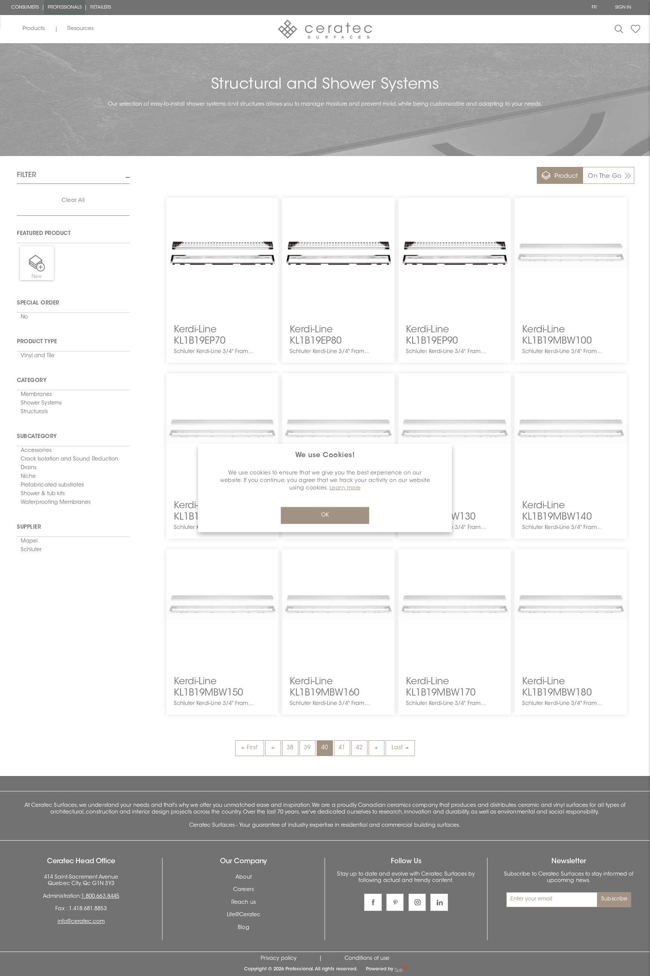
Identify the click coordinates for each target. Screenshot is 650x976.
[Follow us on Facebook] (373, 902)
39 (307, 748)
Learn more (345, 488)
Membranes (36, 394)
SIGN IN (623, 7)
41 (342, 748)
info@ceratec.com (81, 921)
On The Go (604, 176)
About (243, 877)
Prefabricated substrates (52, 485)
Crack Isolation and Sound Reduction (69, 459)
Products (34, 29)
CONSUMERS (25, 7)
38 (290, 748)
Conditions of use (367, 958)
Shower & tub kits (43, 494)
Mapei (29, 541)
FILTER (26, 175)
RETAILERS (100, 7)
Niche (28, 476)
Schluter (31, 550)
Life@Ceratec (244, 915)
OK (325, 515)
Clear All (73, 200)
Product (566, 176)
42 (359, 748)
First (252, 748)
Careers (243, 890)
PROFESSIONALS (65, 7)
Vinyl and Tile (38, 356)
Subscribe (614, 899)
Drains (28, 468)
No (24, 317)
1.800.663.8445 (100, 896)
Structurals (34, 412)
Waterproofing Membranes (56, 502)
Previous (273, 748)
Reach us (243, 902)
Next (376, 748)
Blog (243, 928)
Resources (80, 29)
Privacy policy (278, 958)
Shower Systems (41, 403)
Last (397, 748)
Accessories (36, 450)
